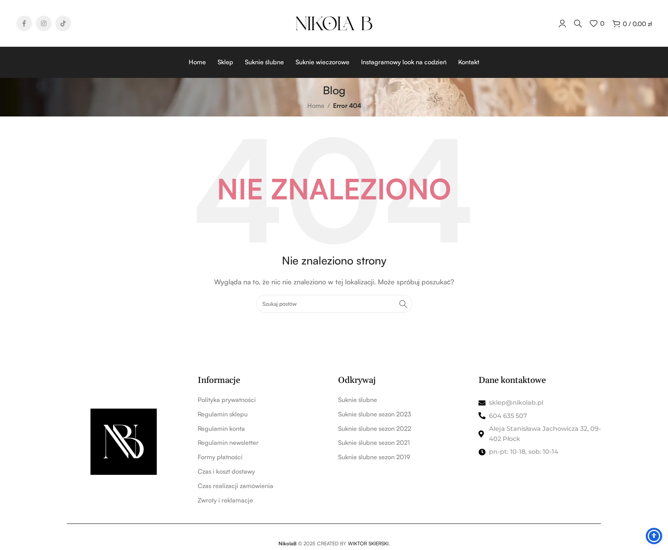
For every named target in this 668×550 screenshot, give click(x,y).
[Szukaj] (578, 23)
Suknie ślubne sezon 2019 (374, 457)
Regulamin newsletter (228, 442)
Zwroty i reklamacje (225, 500)
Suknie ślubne (357, 400)
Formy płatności (220, 457)
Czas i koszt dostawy (226, 471)
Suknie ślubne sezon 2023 (374, 414)
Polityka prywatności (227, 400)
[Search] (403, 304)
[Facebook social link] (24, 23)
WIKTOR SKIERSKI (368, 543)
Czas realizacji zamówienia (235, 486)
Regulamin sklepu (223, 414)
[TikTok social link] (63, 23)
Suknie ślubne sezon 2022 (374, 428)
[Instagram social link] (43, 23)
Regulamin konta (221, 428)
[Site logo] (334, 22)
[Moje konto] (562, 23)
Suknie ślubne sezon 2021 (374, 442)
